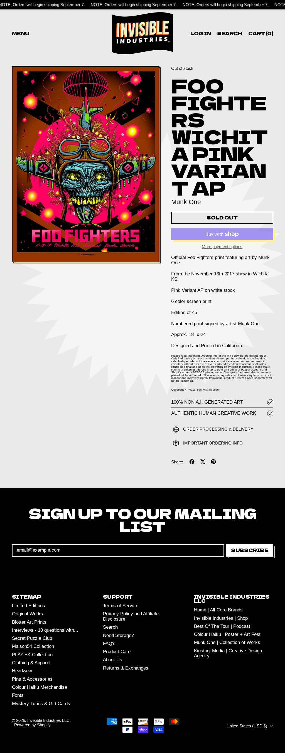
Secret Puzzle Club (32, 638)
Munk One (186, 202)
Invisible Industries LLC (48, 720)
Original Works (27, 613)
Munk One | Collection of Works (227, 642)
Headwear (22, 670)
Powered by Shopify (32, 724)
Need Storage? (118, 635)
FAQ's (109, 643)
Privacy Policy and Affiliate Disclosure (131, 616)
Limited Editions (28, 605)
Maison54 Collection (33, 646)
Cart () (260, 34)
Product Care (117, 651)
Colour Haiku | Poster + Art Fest (227, 634)
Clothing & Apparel (31, 662)
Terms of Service (120, 605)
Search (110, 627)
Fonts (18, 695)
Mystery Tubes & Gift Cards (41, 703)
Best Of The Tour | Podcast (222, 626)
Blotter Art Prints (29, 622)
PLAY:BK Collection (32, 654)
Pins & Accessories (32, 679)
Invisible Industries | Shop (221, 618)
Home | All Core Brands (218, 610)
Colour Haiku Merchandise (39, 687)
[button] (229, 33)
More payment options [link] (222, 247)
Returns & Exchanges (125, 668)
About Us (112, 659)
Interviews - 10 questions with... (45, 630)
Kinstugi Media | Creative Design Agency (228, 653)
